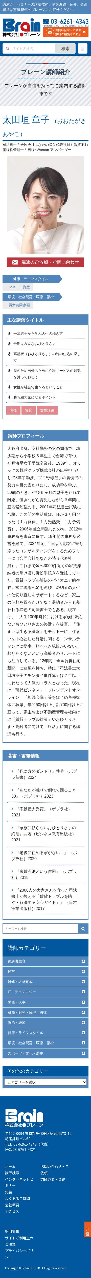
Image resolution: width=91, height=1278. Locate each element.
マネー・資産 (19, 287)
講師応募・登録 (52, 1179)
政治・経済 (17, 1023)
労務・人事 (17, 1002)
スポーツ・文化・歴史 (25, 1053)
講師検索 (12, 1172)
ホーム (10, 1166)
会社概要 (12, 1204)
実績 (8, 1192)
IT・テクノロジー (22, 992)
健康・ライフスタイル (25, 1033)
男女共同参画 (19, 305)
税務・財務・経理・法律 (27, 1012)
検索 (65, 48)
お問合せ (88, 1229)
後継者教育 (17, 961)
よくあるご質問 (17, 1198)
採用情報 (12, 1231)
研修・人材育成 (20, 982)
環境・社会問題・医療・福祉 (31, 1043)
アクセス (12, 1211)
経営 (11, 971)
